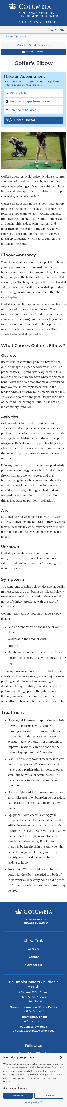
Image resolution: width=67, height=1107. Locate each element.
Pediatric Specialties (15, 36)
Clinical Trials (33, 940)
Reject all (49, 1095)
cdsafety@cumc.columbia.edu (35, 1030)
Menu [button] (59, 30)
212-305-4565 (18, 92)
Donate (33, 957)
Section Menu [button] (35, 51)
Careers (33, 949)
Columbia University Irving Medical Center (33, 911)
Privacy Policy (32, 1102)
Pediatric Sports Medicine (33, 45)
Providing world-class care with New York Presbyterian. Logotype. (36, 921)
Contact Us (33, 965)
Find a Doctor (24, 120)
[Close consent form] (61, 1057)
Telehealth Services (23, 109)
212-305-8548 (34, 1020)
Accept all (18, 1095)
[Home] (33, 13)
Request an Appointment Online (32, 101)
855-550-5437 (35, 1011)
